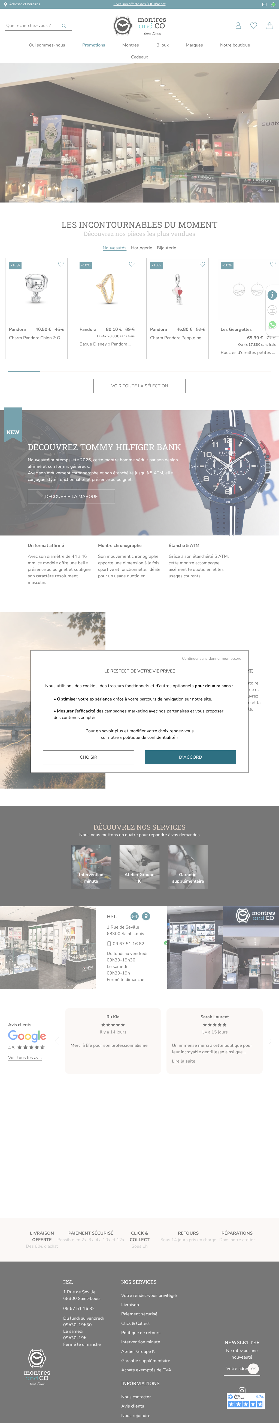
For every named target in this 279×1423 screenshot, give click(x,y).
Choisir (88, 757)
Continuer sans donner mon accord (211, 658)
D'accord (190, 757)
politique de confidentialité (149, 737)
